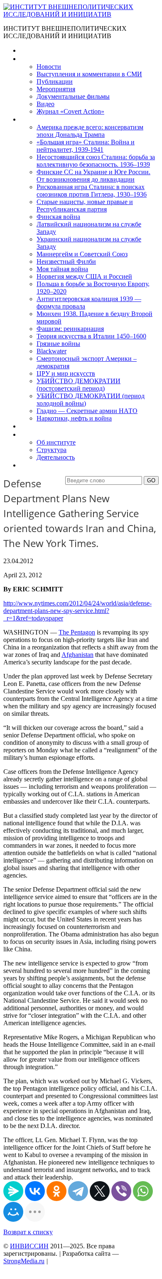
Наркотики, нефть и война (74, 418)
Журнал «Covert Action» (70, 111)
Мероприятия (56, 88)
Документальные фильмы (73, 96)
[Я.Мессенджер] (13, 1191)
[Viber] (121, 1191)
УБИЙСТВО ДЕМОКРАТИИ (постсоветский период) (78, 384)
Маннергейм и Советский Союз (82, 254)
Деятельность (56, 457)
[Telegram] (78, 1191)
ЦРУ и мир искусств (66, 373)
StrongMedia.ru (23, 1260)
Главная (31, 50)
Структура (51, 449)
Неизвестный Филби (66, 261)
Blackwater (51, 351)
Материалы (37, 59)
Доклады (32, 426)
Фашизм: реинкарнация (70, 328)
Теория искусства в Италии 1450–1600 (91, 336)
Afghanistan (77, 654)
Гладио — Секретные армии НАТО (87, 410)
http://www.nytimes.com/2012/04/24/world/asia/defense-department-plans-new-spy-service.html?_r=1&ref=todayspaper (77, 611)
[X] (100, 1191)
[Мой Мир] (13, 1212)
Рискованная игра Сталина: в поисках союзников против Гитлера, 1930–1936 (92, 190)
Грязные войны (58, 343)
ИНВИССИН (29, 1246)
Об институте (56, 442)
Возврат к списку (28, 1231)
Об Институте (39, 434)
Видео (45, 103)
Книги (28, 119)
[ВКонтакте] (35, 1191)
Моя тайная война (62, 268)
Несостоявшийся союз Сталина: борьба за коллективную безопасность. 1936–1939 (96, 160)
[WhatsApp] (143, 1191)
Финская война (58, 216)
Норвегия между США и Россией (84, 276)
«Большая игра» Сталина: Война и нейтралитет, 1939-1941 (86, 146)
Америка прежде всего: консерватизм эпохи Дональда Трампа (90, 131)
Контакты (33, 465)
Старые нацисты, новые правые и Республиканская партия (85, 205)
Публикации (55, 81)
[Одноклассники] (56, 1191)
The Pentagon (77, 632)
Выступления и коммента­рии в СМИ (89, 74)
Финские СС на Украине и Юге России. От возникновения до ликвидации (93, 175)
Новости (49, 66)
